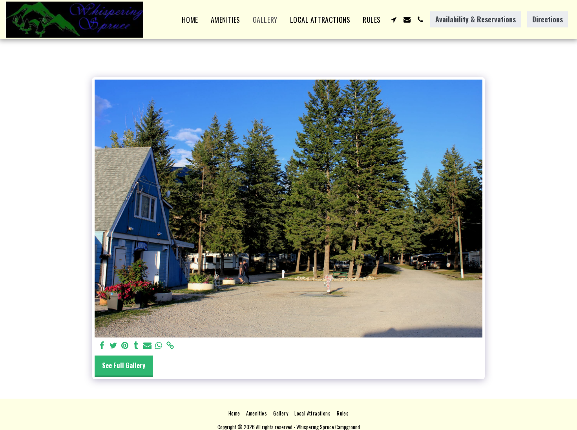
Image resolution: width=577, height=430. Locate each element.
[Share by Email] (147, 345)
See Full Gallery (123, 365)
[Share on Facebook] (102, 345)
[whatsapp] (159, 345)
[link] (170, 345)
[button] (393, 19)
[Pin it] (125, 345)
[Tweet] (113, 345)
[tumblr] (136, 345)
